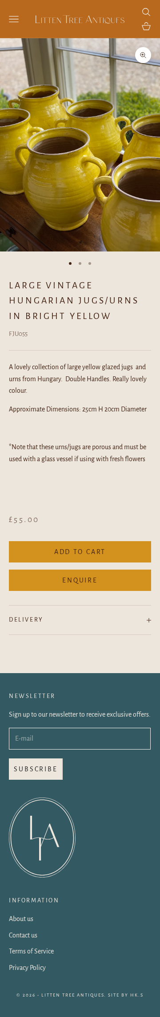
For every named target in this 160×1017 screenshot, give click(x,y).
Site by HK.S (126, 995)
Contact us (23, 935)
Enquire (80, 580)
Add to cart (80, 551)
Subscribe (36, 769)
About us (21, 918)
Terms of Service (31, 951)
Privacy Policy (27, 967)
